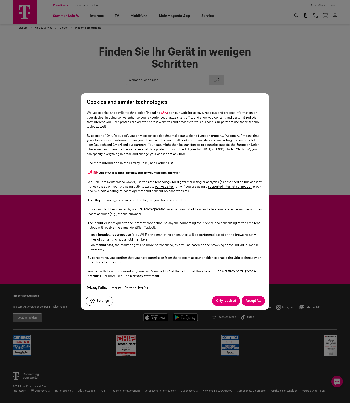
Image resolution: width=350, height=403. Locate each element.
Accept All (253, 301)
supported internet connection (230, 186)
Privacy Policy (97, 288)
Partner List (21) (136, 288)
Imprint (116, 288)
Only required (226, 301)
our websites (164, 186)
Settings (103, 301)
